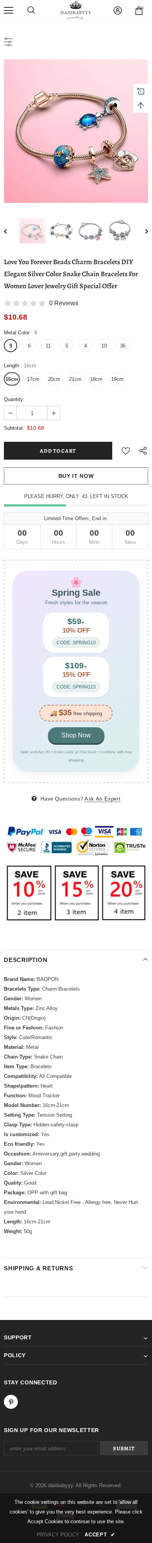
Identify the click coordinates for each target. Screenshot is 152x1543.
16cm (11, 379)
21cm (75, 379)
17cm (33, 379)
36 (122, 346)
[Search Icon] (31, 10)
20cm (54, 379)
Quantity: (14, 399)
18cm (96, 379)
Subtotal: (14, 428)
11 (48, 346)
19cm (117, 379)
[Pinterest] (11, 1402)
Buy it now (76, 476)
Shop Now (76, 735)
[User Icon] (118, 10)
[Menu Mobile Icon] (8, 10)
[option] (76, 131)
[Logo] (76, 10)
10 (104, 346)
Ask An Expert (102, 799)
